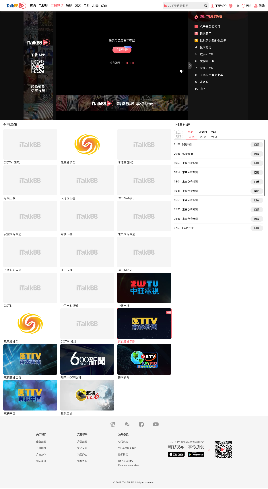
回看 (256, 144)
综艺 (78, 5)
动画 (104, 5)
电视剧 (43, 5)
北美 (95, 5)
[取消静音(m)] (182, 71)
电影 (86, 5)
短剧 (69, 5)
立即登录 (123, 49)
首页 (33, 5)
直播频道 (57, 5)
